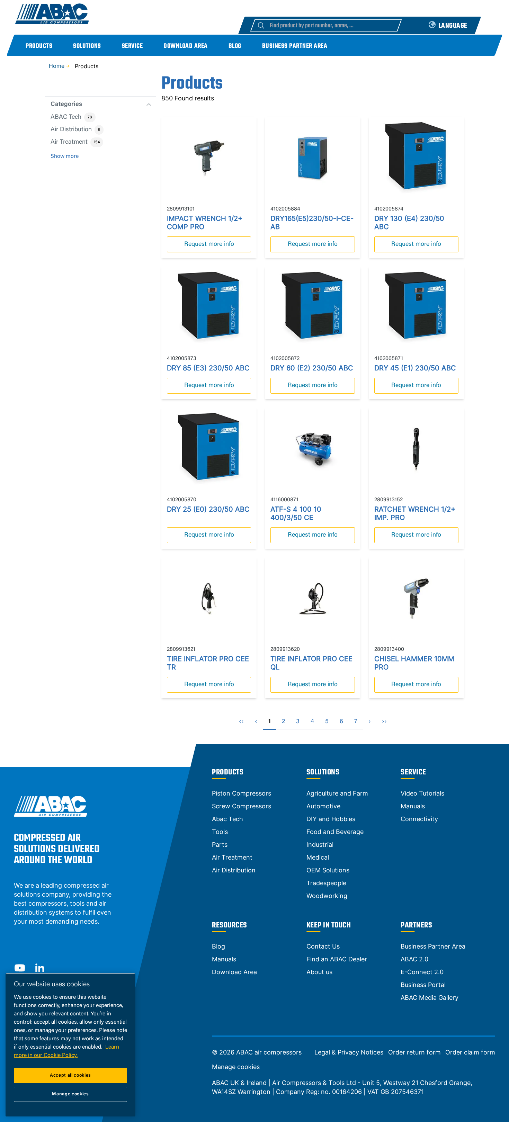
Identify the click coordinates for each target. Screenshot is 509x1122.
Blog (235, 46)
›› (384, 722)
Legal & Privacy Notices (348, 1052)
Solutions (87, 46)
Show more (65, 156)
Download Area (185, 46)
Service (132, 46)
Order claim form (470, 1052)
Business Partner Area (295, 46)
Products (39, 46)
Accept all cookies (70, 1075)
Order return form (414, 1052)
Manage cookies (236, 1067)
